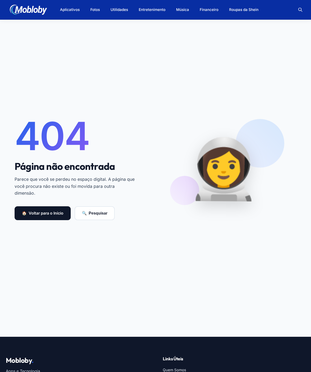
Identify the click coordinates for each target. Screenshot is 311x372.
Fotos (95, 9)
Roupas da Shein (244, 9)
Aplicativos (70, 9)
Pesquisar (94, 213)
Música (182, 9)
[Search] (300, 10)
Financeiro (209, 9)
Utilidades (119, 9)
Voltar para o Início (42, 213)
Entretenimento (152, 9)
